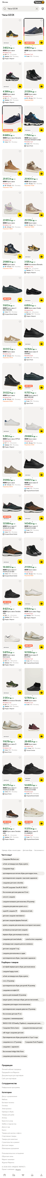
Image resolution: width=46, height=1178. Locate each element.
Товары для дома (8, 1115)
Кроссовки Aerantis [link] (12, 138)
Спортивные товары (9, 1136)
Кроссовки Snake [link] (32, 308)
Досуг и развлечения (9, 1096)
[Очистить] (37, 9)
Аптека (4, 1118)
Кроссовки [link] (9, 50)
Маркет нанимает (8, 1159)
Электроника (6, 1109)
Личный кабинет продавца (11, 1069)
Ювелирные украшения (10, 1148)
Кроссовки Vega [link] (32, 611)
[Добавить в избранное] (20, 20)
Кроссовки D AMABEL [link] (31, 353)
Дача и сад (6, 1127)
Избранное (23, 1175)
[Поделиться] (42, 8)
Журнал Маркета (8, 1162)
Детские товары (8, 1145)
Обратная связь (7, 1156)
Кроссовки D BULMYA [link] (31, 656)
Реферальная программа (11, 1087)
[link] (10, 859)
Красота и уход (7, 1121)
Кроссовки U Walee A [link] (33, 51)
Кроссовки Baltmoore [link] (9, 656)
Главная (4, 1175)
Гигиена (5, 1105)
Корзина (32, 1175)
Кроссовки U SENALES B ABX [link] (9, 527)
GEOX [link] (5, 50)
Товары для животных (10, 1139)
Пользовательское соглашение (13, 1153)
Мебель (4, 1099)
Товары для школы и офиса (11, 1133)
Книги (4, 1130)
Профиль (41, 1175)
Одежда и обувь (8, 1112)
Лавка (13, 1175)
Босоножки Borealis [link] (33, 264)
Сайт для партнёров (9, 1078)
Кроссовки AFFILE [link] (11, 439)
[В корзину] (20, 42)
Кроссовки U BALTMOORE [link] (9, 309)
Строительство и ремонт (10, 1142)
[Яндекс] (18, 1170)
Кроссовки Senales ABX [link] (12, 612)
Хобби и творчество (9, 1124)
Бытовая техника (8, 1102)
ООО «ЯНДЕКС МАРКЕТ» (17, 1167)
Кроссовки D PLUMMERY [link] (31, 832)
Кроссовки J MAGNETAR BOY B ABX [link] (32, 139)
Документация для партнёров (12, 1075)
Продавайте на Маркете (10, 1072)
